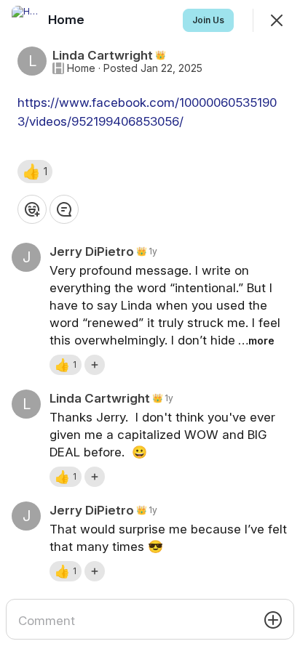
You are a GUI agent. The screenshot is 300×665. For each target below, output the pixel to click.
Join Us (208, 20)
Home (81, 68)
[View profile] (26, 20)
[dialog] (150, 332)
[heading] (67, 19)
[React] (32, 209)
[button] (34, 171)
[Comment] (64, 209)
